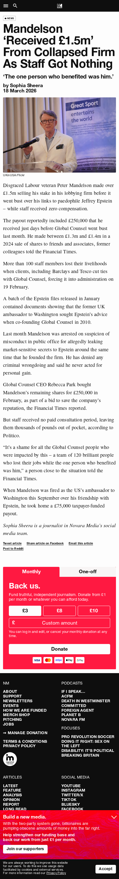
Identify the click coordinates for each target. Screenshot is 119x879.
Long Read (14, 809)
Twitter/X (72, 794)
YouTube (71, 785)
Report (11, 804)
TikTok (68, 799)
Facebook (72, 809)
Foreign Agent (77, 710)
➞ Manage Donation (25, 732)
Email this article (81, 543)
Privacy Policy (19, 745)
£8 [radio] (59, 610)
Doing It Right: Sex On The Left (85, 744)
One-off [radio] (88, 571)
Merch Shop (16, 714)
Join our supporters (25, 848)
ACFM (67, 696)
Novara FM (73, 719)
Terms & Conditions (25, 741)
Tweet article (12, 543)
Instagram (73, 790)
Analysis (12, 794)
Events (11, 705)
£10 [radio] (94, 610)
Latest (10, 785)
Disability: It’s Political (87, 750)
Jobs (8, 724)
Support (12, 696)
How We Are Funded (24, 710)
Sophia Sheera (26, 85)
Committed (73, 705)
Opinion (11, 799)
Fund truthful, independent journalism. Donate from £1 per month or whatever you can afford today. (57, 597)
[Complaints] (10, 759)
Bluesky (70, 804)
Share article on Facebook (45, 543)
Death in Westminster (85, 700)
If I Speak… (73, 691)
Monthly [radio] (31, 571)
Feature (12, 790)
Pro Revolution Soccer (87, 736)
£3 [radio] (25, 610)
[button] (7, 6)
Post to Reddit (13, 548)
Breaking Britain (80, 755)
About (10, 691)
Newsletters (17, 700)
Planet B (71, 714)
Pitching (12, 719)
